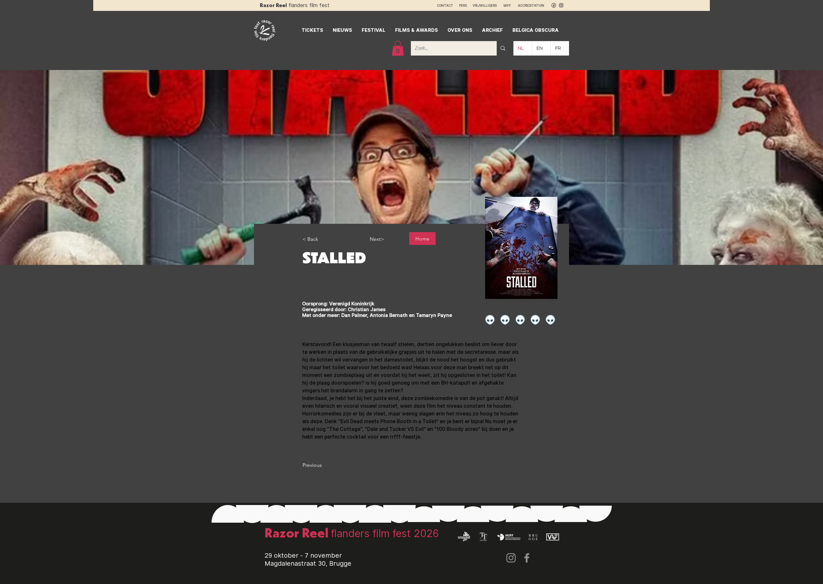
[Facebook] (526, 558)
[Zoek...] (503, 48)
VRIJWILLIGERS (485, 5)
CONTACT (445, 5)
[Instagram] (511, 558)
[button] (398, 48)
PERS (463, 5)
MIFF (510, 5)
